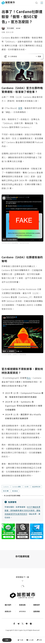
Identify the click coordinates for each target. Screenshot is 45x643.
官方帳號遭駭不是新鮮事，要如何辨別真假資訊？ (21, 637)
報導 (20, 108)
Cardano (6, 487)
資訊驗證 (15, 491)
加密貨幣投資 (36, 487)
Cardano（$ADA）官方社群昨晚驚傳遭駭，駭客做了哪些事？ (21, 627)
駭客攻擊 (6, 491)
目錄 (6, 640)
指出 (29, 377)
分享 (40, 640)
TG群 (21, 640)
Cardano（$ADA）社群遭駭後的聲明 (17, 632)
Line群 (31, 640)
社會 (3, 32)
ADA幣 (26, 487)
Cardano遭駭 (16, 487)
